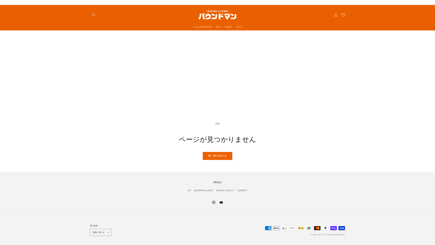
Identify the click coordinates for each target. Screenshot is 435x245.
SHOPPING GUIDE (203, 190)
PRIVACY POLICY (225, 190)
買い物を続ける (217, 155)
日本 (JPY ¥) (98, 232)
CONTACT (242, 190)
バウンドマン (322, 234)
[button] (94, 15)
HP (189, 190)
